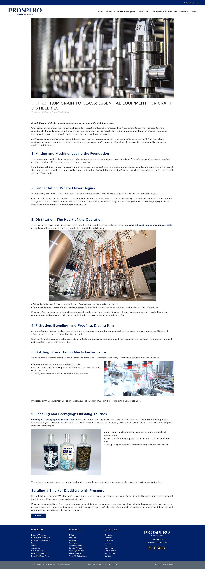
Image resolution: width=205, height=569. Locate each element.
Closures (72, 538)
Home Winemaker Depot (40, 538)
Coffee (107, 545)
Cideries (108, 543)
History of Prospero (38, 535)
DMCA (110, 565)
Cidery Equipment (75, 553)
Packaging (73, 543)
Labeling (72, 540)
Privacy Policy (92, 565)
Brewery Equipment (76, 548)
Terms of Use (102, 565)
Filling (71, 535)
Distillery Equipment (76, 551)
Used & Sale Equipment (78, 556)
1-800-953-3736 (192, 3)
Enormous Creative (167, 565)
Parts (33, 543)
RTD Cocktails (110, 553)
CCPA (115, 565)
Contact (38, 516)
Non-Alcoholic (110, 551)
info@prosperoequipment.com (157, 542)
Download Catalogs (38, 551)
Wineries (108, 538)
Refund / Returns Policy (40, 556)
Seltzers (108, 556)
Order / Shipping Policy (40, 553)
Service (34, 545)
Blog (54, 112)
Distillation (63, 112)
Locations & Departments (41, 540)
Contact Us (35, 548)
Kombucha (109, 548)
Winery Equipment (76, 545)
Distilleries (109, 540)
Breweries (109, 535)
